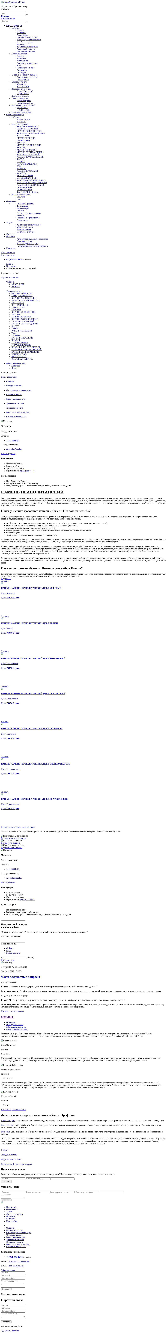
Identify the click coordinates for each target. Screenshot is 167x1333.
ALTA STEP (22, 108)
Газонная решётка (25, 103)
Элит (19, 199)
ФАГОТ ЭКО (23, 136)
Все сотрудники (8, 453)
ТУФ (19, 166)
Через (8, 950)
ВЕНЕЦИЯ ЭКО (24, 187)
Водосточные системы (11, 1159)
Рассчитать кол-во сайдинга (13, 838)
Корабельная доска (25, 42)
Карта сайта (11, 1221)
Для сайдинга (23, 79)
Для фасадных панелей (27, 77)
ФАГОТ (20, 159)
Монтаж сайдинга (25, 227)
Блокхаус (21, 44)
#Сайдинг (10, 1022)
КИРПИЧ (21, 147)
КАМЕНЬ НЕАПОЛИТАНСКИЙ (32, 183)
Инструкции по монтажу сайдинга (32, 246)
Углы (19, 65)
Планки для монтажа (26, 68)
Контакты (10, 248)
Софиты (20, 30)
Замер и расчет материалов (29, 225)
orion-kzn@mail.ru (15, 1266)
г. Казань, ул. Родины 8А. (18, 1261)
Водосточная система (21, 89)
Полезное (10, 236)
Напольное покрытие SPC (23, 105)
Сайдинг (15, 28)
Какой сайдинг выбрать (27, 243)
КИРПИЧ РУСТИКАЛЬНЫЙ (30, 152)
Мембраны (21, 33)
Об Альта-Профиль (25, 204)
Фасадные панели (19, 54)
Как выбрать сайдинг (10, 843)
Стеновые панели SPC (21, 112)
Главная (9, 264)
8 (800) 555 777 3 (27, 471)
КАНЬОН (21, 168)
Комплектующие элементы (29, 40)
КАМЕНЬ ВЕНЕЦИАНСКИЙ (30, 185)
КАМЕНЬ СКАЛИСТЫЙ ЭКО (31, 133)
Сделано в (10, 1331)
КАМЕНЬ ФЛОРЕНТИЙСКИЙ (31, 180)
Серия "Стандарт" (25, 91)
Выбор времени (13, 953)
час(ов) (31, 957)
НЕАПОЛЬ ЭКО (24, 190)
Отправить (6, 1181)
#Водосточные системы (16, 1029)
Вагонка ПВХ (23, 86)
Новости (20, 215)
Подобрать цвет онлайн (11, 847)
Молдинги (21, 84)
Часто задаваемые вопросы (29, 213)
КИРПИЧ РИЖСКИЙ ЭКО (29, 131)
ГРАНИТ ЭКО (23, 140)
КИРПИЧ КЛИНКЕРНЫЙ (29, 145)
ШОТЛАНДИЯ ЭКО (26, 138)
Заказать (4, 581)
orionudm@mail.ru (14, 449)
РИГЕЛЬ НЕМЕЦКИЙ (27, 164)
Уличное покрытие (19, 98)
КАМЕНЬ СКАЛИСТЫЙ (28, 154)
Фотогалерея (22, 206)
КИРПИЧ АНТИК (25, 175)
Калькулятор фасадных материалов (32, 239)
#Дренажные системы (16, 1027)
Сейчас (9, 948)
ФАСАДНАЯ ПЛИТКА (27, 192)
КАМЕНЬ (21, 173)
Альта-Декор (22, 35)
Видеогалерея (23, 208)
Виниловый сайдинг (26, 51)
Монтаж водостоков (26, 232)
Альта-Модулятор (24, 241)
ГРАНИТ (21, 161)
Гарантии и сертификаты (28, 218)
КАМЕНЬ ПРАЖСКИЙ (27, 171)
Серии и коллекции (15, 115)
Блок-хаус (5, 1132)
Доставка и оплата (14, 1214)
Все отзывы (6, 1109)
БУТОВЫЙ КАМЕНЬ (26, 178)
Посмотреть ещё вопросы (12, 1011)
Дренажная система (20, 96)
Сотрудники (22, 220)
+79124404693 (12, 440)
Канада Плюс (7, 1125)
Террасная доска (24, 100)
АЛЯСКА (21, 122)
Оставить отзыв (19, 1109)
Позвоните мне (8, 18)
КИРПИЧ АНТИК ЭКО (27, 126)
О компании (11, 201)
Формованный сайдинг (27, 47)
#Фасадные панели (14, 1025)
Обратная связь (8, 1270)
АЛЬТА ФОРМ (23, 119)
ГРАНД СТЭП (23, 110)
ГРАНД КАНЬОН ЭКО (27, 129)
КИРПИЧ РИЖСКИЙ (26, 150)
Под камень (22, 70)
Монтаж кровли (24, 229)
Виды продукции (14, 25)
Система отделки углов (27, 37)
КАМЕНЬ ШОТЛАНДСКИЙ (30, 157)
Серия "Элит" (23, 93)
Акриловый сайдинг (26, 49)
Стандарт (21, 197)
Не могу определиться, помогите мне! (18, 827)
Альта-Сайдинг (8, 1120)
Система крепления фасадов (24, 75)
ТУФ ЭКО (21, 143)
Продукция (11, 266)
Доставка (10, 234)
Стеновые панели (19, 82)
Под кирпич (22, 72)
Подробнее (6, 578)
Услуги (9, 222)
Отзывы (20, 211)
